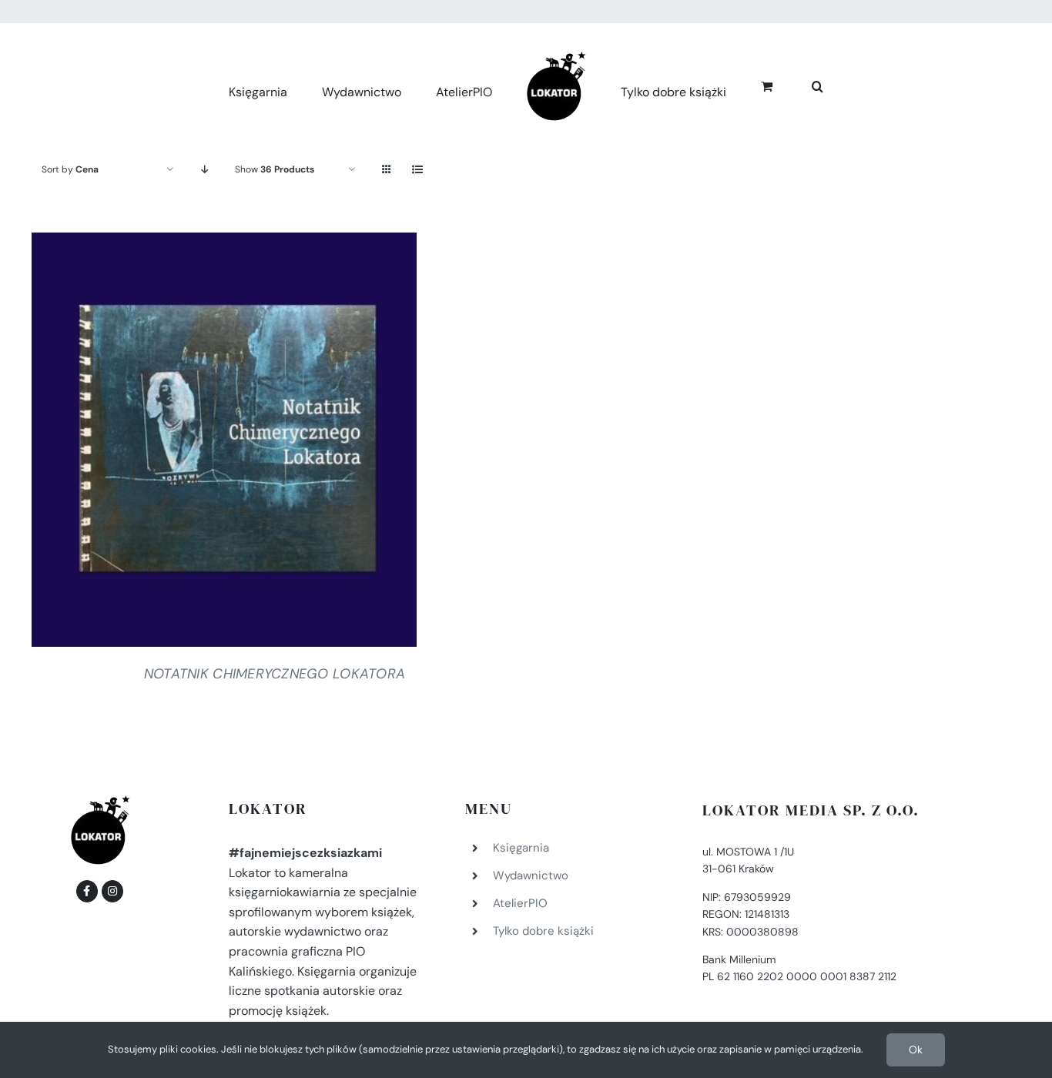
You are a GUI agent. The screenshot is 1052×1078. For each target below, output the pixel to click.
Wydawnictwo (530, 875)
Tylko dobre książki (543, 931)
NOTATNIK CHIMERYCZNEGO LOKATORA (274, 674)
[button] (800, 84)
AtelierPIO (520, 903)
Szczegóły (224, 443)
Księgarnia (521, 847)
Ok (916, 1049)
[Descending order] (204, 170)
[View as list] (417, 170)
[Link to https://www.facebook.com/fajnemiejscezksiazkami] (87, 891)
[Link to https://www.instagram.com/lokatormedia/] (112, 891)
